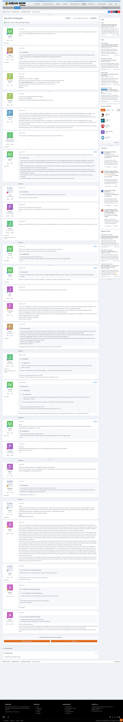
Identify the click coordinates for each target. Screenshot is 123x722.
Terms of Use (39, 708)
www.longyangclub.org (26, 82)
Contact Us (12, 720)
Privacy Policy (6, 720)
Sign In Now (74, 641)
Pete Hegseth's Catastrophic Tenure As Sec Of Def (109, 74)
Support (38, 711)
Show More (116, 142)
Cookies (17, 720)
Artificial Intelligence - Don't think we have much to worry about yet (110, 266)
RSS (22, 720)
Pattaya (102, 22)
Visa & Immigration (69, 711)
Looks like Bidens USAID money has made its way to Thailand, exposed (109, 45)
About (38, 706)
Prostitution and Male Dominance (110, 152)
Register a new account (27, 641)
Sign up (6, 711)
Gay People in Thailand (24, 22)
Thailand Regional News (70, 708)
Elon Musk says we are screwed (108, 60)
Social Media (68, 713)
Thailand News (68, 706)
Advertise (39, 713)
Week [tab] (103, 110)
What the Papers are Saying (106, 58)
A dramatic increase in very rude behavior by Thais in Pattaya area (109, 25)
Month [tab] (108, 110)
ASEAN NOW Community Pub (106, 234)
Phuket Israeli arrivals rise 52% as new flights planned (111, 171)
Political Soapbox (104, 43)
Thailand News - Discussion (111, 176)
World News (68, 710)
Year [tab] (113, 110)
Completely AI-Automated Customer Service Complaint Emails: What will (109, 237)
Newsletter (39, 710)
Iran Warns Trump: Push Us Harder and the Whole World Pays (110, 91)
